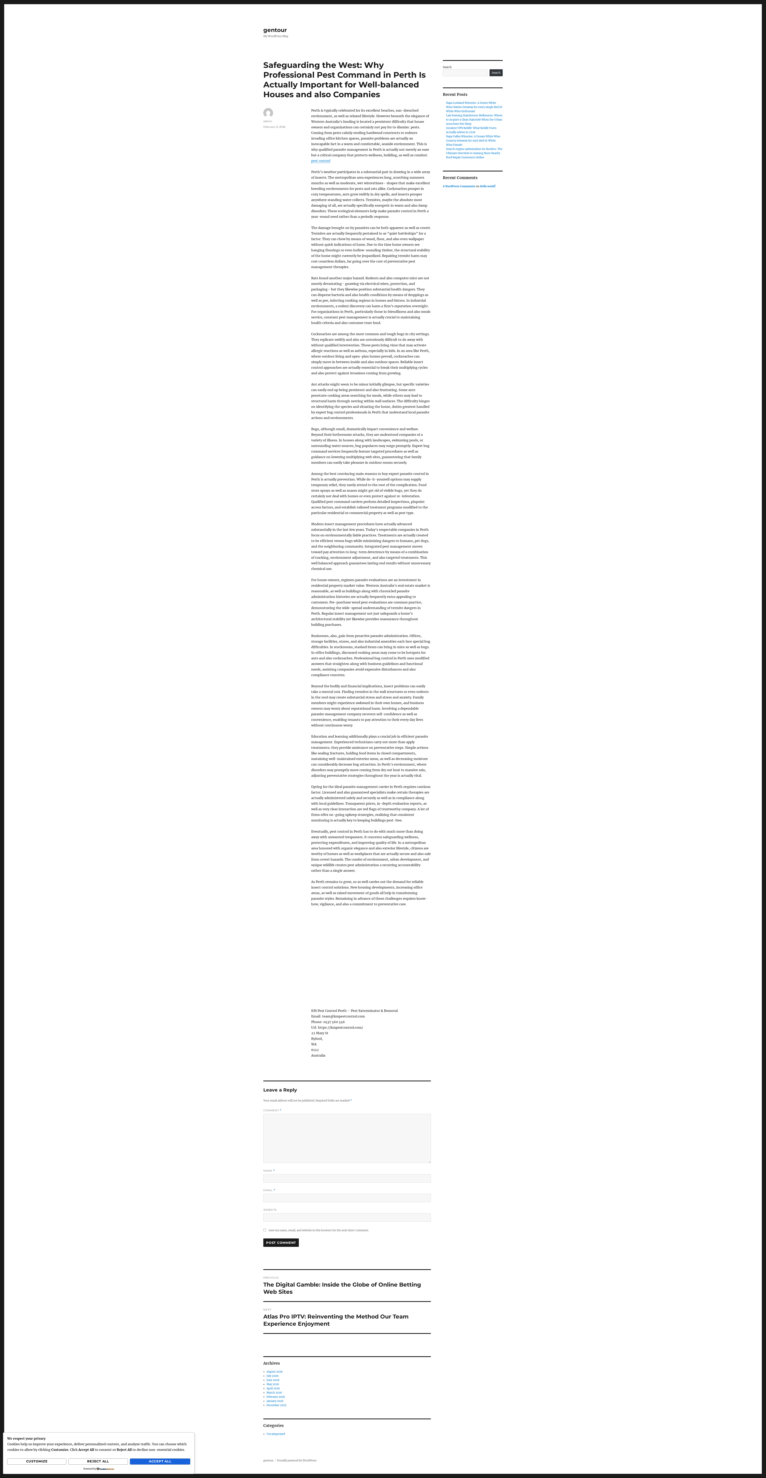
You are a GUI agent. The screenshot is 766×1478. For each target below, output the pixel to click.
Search (447, 67)
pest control (320, 161)
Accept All (160, 1461)
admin (267, 121)
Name (269, 1170)
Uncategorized (276, 1434)
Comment (272, 1110)
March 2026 (274, 1392)
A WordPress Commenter (459, 186)
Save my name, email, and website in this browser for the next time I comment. (319, 1230)
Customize (37, 1461)
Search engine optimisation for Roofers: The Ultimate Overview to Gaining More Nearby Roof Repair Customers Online (474, 153)
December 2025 (276, 1405)
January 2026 (275, 1401)
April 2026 (273, 1388)
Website (270, 1209)
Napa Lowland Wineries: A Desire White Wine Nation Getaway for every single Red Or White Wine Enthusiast (474, 107)
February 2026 (276, 1397)
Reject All (98, 1461)
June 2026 (273, 1380)
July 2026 (272, 1376)
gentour (275, 30)
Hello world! (488, 186)
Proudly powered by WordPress (297, 1460)
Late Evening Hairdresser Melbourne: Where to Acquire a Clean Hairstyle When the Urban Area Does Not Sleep (474, 120)
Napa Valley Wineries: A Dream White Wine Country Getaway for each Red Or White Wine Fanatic (473, 141)
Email (269, 1190)
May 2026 (273, 1384)
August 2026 (275, 1371)
